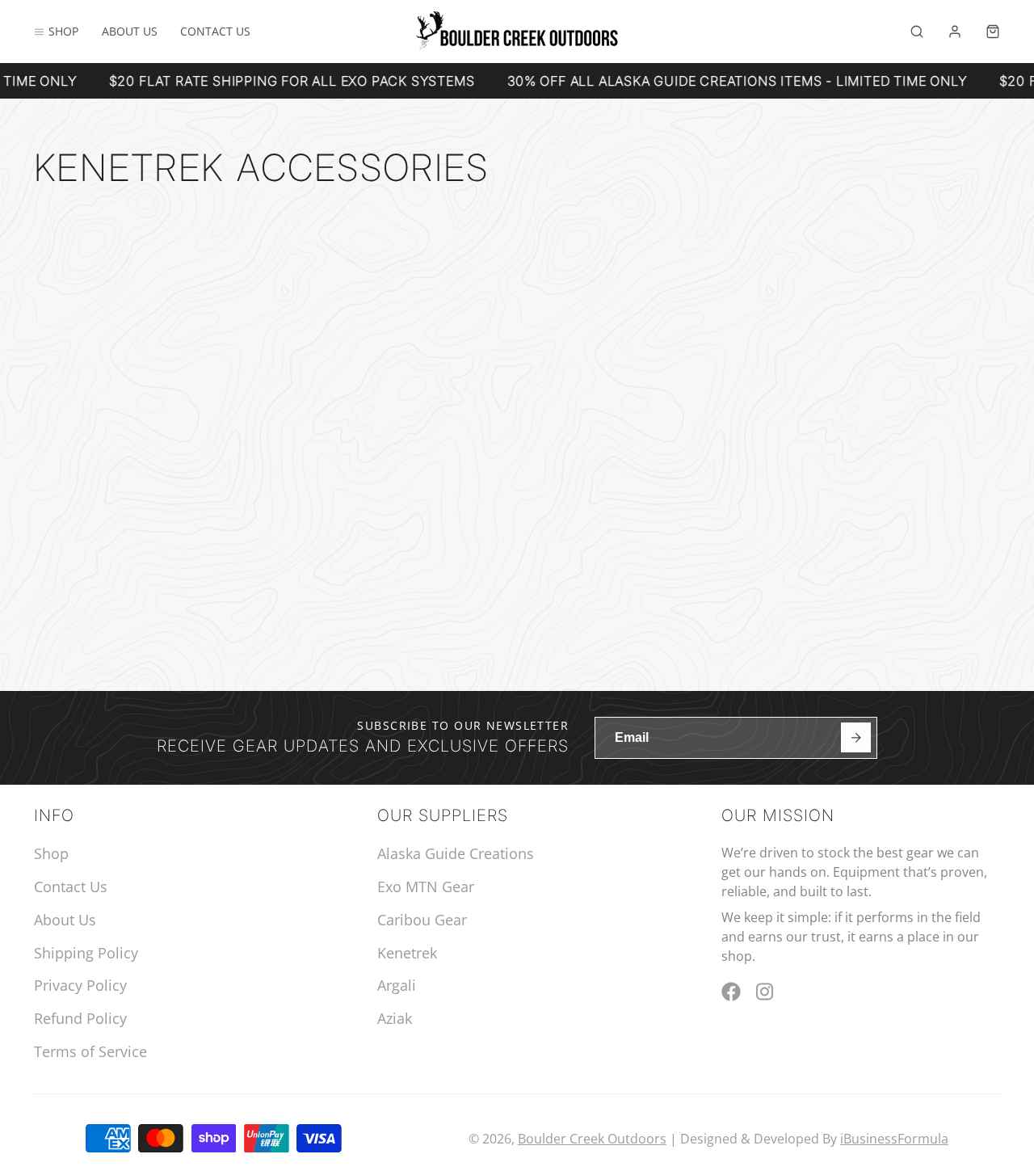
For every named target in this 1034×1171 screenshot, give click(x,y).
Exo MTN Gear (425, 886)
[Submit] (856, 737)
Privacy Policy (80, 985)
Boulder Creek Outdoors (592, 1139)
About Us (130, 31)
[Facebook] (731, 991)
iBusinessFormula (894, 1139)
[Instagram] (766, 991)
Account (955, 31)
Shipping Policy (86, 952)
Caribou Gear (422, 919)
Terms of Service (90, 1051)
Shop (63, 31)
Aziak (394, 1018)
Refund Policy (80, 1018)
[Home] (517, 31)
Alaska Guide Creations (455, 853)
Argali (396, 985)
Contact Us (215, 31)
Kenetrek (407, 952)
